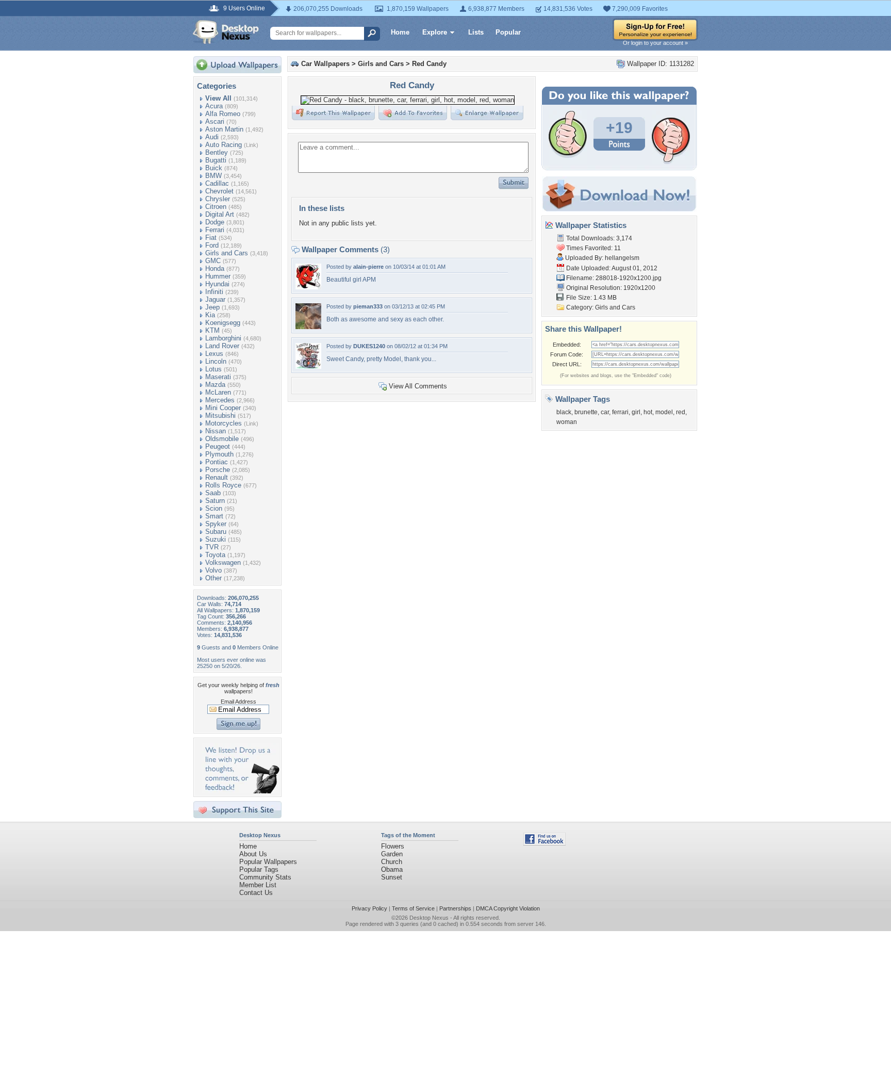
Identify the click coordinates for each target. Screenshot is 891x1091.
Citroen (215, 206)
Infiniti (214, 292)
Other (213, 578)
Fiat (211, 237)
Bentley (216, 152)
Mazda (215, 384)
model (664, 412)
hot (648, 412)
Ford (212, 245)
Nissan (215, 431)
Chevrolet (219, 191)
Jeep (212, 307)
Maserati (218, 377)
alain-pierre (368, 267)
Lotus (213, 369)
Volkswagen (223, 562)
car (605, 412)
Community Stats (265, 877)
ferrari (620, 412)
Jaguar (215, 299)
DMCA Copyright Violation (508, 908)
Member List (257, 885)
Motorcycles (223, 423)
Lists (476, 32)
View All (218, 98)
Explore (434, 32)
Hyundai (217, 284)
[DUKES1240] (308, 366)
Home (400, 32)
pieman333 (368, 306)
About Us (253, 854)
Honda (214, 268)
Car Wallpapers (325, 64)
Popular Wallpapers (268, 862)
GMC (213, 261)
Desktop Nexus (429, 918)
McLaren (218, 392)
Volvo (213, 570)
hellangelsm (622, 258)
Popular (508, 32)
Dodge (214, 222)
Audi (212, 137)
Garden (392, 854)
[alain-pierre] (308, 287)
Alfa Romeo (222, 114)
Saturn (215, 500)
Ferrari (214, 230)
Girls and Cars (226, 253)
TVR (212, 547)
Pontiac (216, 462)
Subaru (215, 531)
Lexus (214, 353)
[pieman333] (308, 327)
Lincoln (215, 361)
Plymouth (219, 454)
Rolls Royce (223, 485)
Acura (214, 106)
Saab (213, 493)
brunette (586, 412)
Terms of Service (413, 908)
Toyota (215, 555)
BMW (213, 176)
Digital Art (219, 214)
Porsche (217, 470)
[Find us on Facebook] (544, 843)
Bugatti (215, 160)
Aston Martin (224, 129)
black (563, 412)
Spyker (215, 524)
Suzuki (215, 539)
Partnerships (455, 908)
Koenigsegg (222, 323)
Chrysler (217, 199)
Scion (213, 508)
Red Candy (429, 64)
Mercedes (220, 400)
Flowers (392, 846)
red (680, 412)
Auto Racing (223, 145)
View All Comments (418, 386)
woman (566, 422)
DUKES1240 (369, 346)
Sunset (391, 877)
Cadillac (217, 183)
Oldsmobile (222, 439)
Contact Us (256, 893)
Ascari (214, 121)
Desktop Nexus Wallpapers (226, 32)
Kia (210, 315)
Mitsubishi (220, 415)
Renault (216, 477)
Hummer (217, 276)
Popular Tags (258, 869)
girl (636, 412)
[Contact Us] (240, 791)
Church (391, 862)
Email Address (238, 701)
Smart (214, 516)
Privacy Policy (369, 908)
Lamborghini (223, 338)
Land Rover (222, 346)
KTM (212, 330)
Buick (213, 168)
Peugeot (217, 446)
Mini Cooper (223, 408)
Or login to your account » (655, 43)
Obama (392, 869)
